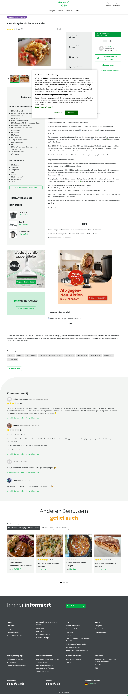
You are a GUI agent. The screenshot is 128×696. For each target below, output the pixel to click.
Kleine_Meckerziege (20, 399)
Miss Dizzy (72, 569)
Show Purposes (56, 113)
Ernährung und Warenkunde (76, 644)
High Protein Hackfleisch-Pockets (105, 564)
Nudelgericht (95, 355)
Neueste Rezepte (13, 632)
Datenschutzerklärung (74, 659)
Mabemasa (17, 480)
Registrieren (40, 631)
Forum (68, 622)
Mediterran (13, 359)
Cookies (69, 662)
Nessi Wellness (45, 570)
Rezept (9, 622)
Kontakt (98, 665)
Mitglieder (69, 632)
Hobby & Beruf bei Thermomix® (77, 650)
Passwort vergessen (43, 634)
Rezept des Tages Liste (15, 635)
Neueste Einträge (42, 638)
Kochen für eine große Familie (50, 355)
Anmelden (40, 628)
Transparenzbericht (43, 662)
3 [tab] (67, 582)
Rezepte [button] (52, 11)
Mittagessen (69, 355)
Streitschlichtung (42, 671)
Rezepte (69, 635)
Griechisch (108, 355)
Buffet (11, 355)
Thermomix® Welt (72, 629)
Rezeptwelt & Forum (73, 626)
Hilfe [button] (77, 11)
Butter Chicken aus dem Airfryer (76, 564)
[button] (108, 4)
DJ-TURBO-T (16, 569)
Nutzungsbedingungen (15, 659)
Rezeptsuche (11, 626)
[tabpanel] (64, 559)
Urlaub (19, 355)
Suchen (97, 622)
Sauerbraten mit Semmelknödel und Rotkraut (20, 564)
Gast (110, 46)
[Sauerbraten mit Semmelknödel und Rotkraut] (20, 546)
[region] (64, 94)
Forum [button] (60, 11)
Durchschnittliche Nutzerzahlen (47, 659)
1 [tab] (61, 582)
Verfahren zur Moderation (16, 666)
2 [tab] (64, 582)
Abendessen (82, 355)
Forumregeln (11, 662)
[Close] (94, 72)
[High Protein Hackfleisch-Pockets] (107, 546)
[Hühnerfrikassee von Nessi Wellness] (49, 546)
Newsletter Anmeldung (75, 606)
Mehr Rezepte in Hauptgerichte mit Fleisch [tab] (23, 528)
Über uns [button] (69, 11)
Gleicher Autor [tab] (47, 528)
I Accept (71, 113)
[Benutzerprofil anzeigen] (101, 48)
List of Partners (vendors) (44, 107)
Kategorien (11, 629)
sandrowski (102, 570)
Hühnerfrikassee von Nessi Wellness (48, 564)
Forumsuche (99, 629)
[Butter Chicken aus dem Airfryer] (78, 546)
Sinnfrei (16, 426)
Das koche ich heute (73, 647)
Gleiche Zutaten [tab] (62, 528)
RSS (96, 668)
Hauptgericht (31, 355)
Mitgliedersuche (100, 632)
